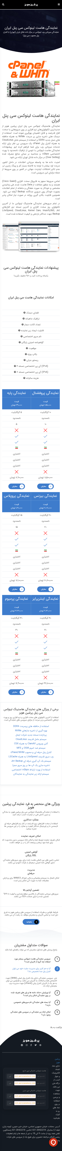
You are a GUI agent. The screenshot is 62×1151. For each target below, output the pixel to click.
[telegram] (22, 1045)
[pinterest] (40, 1045)
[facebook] (31, 1045)
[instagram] (27, 1045)
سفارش (14, 486)
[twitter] (36, 1045)
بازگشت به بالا (56, 1027)
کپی (10, 1076)
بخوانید (29, 922)
